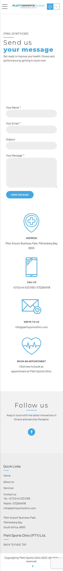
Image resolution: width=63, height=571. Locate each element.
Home (7, 475)
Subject (10, 139)
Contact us (10, 494)
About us (9, 481)
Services (9, 488)
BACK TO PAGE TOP (15, 544)
